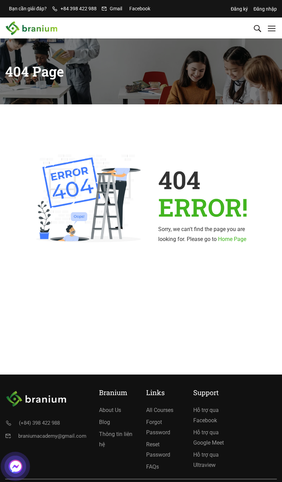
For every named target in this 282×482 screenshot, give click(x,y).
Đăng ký (239, 9)
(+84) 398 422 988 (39, 423)
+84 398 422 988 (79, 8)
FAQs (152, 466)
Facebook (139, 8)
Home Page (232, 239)
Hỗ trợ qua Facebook (206, 415)
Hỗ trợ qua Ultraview (206, 459)
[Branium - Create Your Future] (31, 28)
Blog (104, 422)
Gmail (116, 8)
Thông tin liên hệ (115, 439)
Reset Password (158, 449)
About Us (110, 410)
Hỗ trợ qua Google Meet (208, 437)
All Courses (159, 410)
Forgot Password (158, 427)
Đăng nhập (265, 9)
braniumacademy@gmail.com (52, 436)
